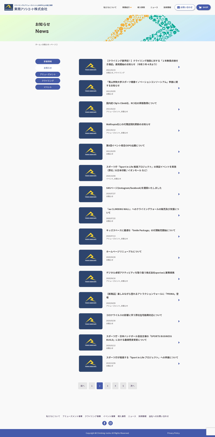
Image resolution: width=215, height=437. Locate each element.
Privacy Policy (173, 433)
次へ (132, 385)
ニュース (154, 7)
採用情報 (167, 7)
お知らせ (45, 44)
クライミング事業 (93, 416)
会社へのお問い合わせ (159, 416)
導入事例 (141, 7)
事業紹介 (126, 7)
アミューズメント (48, 74)
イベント (48, 87)
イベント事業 (109, 416)
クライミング (48, 80)
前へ (83, 385)
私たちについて (110, 7)
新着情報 (48, 61)
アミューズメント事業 (72, 416)
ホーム (38, 44)
